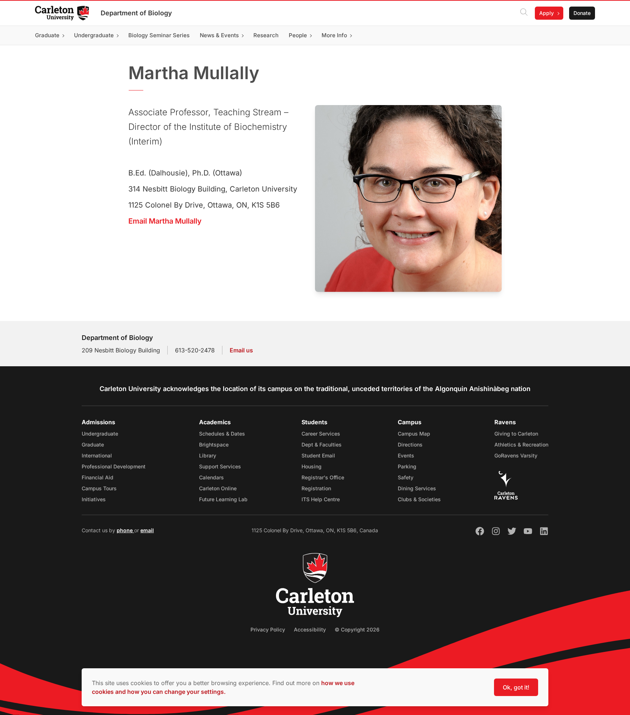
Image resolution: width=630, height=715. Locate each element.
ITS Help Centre (321, 499)
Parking (407, 466)
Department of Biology (136, 13)
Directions (410, 444)
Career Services (321, 433)
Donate (582, 13)
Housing (312, 466)
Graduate (93, 444)
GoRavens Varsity (515, 455)
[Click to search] (524, 13)
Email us (241, 350)
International (97, 455)
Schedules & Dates (222, 433)
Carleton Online (218, 488)
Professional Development (113, 466)
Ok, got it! (516, 687)
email (147, 530)
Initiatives (94, 499)
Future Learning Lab (223, 499)
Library (207, 455)
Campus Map (414, 433)
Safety (405, 477)
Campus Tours (99, 488)
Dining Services (417, 488)
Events (406, 455)
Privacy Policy (267, 629)
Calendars (211, 477)
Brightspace (214, 444)
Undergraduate (100, 433)
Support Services (220, 466)
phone (125, 530)
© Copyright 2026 (357, 629)
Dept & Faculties (322, 444)
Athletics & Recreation (521, 444)
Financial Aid (97, 477)
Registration (316, 488)
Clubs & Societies (419, 499)
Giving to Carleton (516, 433)
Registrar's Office (323, 477)
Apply (546, 13)
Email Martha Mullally (165, 221)
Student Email (318, 455)
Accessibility (310, 629)
